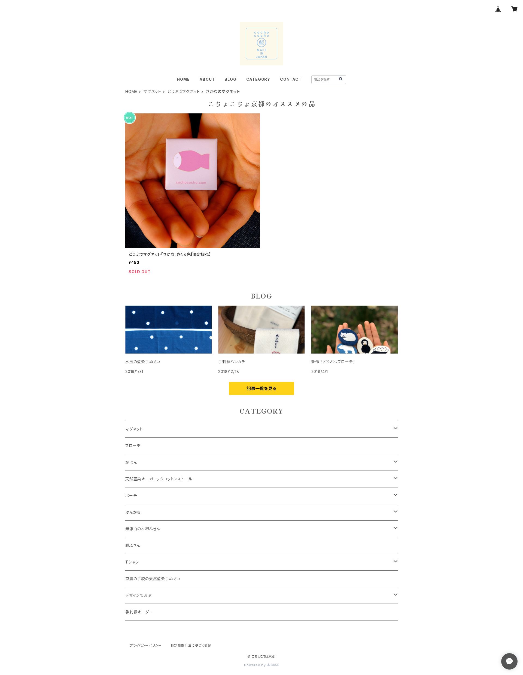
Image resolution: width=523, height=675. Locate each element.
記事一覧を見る (261, 388)
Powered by (255, 665)
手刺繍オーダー (139, 612)
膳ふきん (132, 545)
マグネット (152, 91)
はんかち (133, 512)
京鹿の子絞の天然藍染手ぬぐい (152, 578)
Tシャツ (132, 562)
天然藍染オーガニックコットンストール (158, 479)
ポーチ (131, 495)
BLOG (230, 79)
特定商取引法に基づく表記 (191, 645)
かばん (131, 462)
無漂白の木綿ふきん (142, 528)
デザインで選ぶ (138, 595)
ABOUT (207, 79)
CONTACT (291, 79)
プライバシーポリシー (146, 645)
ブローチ (133, 445)
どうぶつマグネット (184, 91)
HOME (183, 79)
